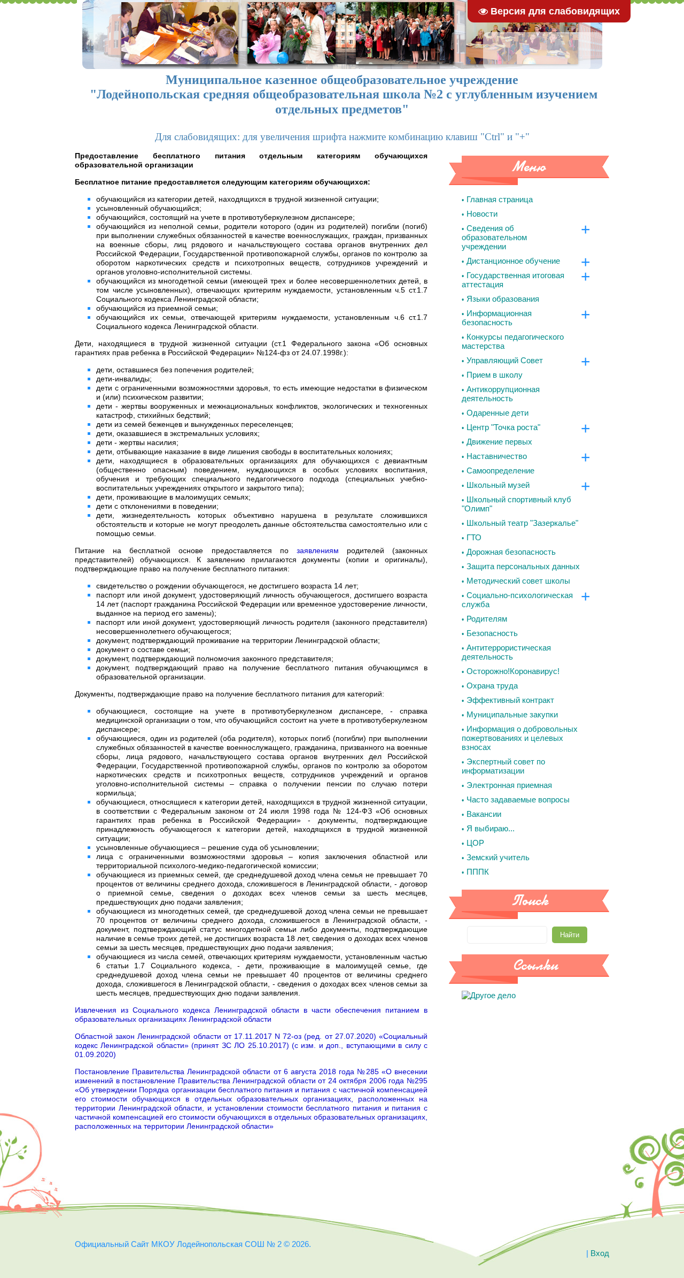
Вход (599, 1253)
